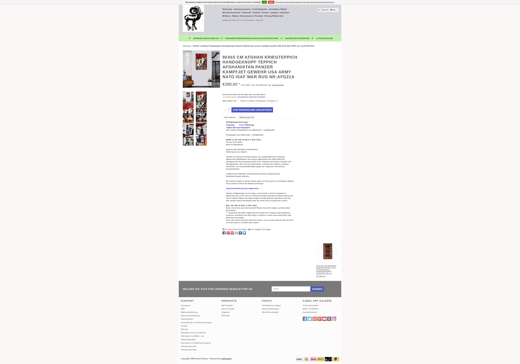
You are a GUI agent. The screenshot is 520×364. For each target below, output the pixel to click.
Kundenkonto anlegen (271, 305)
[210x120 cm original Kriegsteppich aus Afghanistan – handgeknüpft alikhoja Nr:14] (327, 251)
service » (260, 20)
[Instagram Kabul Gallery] (334, 319)
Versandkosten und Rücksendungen (196, 322)
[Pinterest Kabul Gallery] (319, 319)
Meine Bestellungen (270, 309)
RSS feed (225, 315)
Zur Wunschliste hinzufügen (235, 229)
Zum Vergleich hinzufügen (260, 229)
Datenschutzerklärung (190, 315)
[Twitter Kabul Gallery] (310, 319)
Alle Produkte (227, 305)
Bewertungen (247, 117)
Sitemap (184, 329)
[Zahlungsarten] (299, 359)
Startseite (227, 9)
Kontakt (184, 326)
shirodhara (273, 9)
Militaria (226, 16)
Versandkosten (278, 85)
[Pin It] (232, 233)
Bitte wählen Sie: (230, 101)
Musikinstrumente (231, 12)
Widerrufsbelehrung (189, 312)
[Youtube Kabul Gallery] (324, 319)
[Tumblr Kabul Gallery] (329, 319)
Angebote (225, 312)
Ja (264, 2)
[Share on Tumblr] (240, 233)
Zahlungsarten (187, 319)
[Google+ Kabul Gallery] (314, 319)
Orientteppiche (259, 9)
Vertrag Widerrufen (274, 16)
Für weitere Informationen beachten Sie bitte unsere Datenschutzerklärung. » (305, 2)
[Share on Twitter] (244, 233)
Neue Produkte (227, 309)
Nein (271, 2)
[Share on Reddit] (236, 233)
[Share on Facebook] (224, 233)
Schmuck (246, 12)
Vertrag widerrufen (189, 350)
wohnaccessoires (242, 9)
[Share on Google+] (228, 233)
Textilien (256, 12)
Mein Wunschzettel (270, 312)
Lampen (274, 12)
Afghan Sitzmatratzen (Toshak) (247, 16)
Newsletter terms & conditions (193, 333)
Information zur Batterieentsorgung (196, 343)
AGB (183, 309)
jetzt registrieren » (246, 20)
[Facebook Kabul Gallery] (305, 319)
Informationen (230, 117)
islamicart (284, 12)
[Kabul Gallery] (200, 20)
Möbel (284, 9)
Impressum (185, 305)
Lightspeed (226, 359)
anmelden (226, 20)
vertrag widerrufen (188, 346)
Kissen (265, 12)
